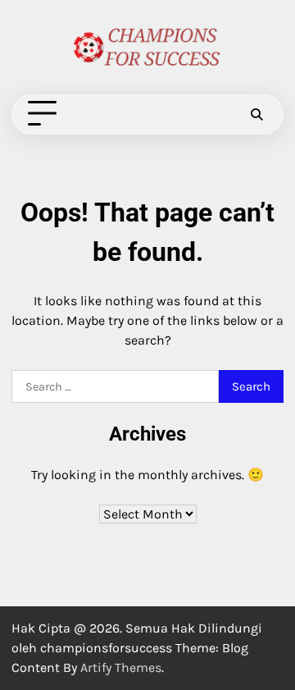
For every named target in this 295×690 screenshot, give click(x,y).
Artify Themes (120, 667)
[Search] (256, 114)
